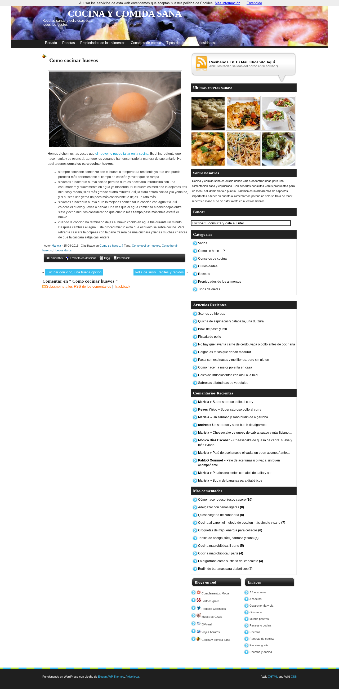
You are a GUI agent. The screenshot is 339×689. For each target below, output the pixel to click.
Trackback (122, 286)
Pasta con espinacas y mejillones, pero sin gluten (233, 360)
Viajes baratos (210, 632)
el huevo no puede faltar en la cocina (122, 153)
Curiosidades (205, 43)
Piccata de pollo (209, 337)
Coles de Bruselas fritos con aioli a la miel (228, 375)
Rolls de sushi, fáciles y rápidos (159, 272)
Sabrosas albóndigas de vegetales (223, 383)
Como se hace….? (211, 251)
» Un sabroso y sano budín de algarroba (233, 417)
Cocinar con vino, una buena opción (74, 272)
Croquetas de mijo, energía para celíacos (230, 530)
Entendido (254, 3)
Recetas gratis (258, 645)
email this (57, 258)
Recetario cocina (260, 625)
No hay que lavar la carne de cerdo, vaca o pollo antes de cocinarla (246, 344)
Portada (51, 43)
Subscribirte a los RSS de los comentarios (78, 286)
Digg (107, 258)
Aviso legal (132, 676)
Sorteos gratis (210, 601)
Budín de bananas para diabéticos (225, 569)
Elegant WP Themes (111, 676)
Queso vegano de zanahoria (221, 515)
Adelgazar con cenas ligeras (221, 507)
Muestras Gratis (211, 616)
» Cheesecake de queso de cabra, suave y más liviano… (245, 432)
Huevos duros (62, 250)
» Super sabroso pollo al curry (225, 402)
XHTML (273, 676)
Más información (227, 3)
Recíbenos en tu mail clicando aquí (242, 62)
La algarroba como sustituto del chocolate (230, 561)
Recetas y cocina (260, 652)
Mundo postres (259, 618)
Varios (202, 243)
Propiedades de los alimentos (103, 43)
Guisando (255, 612)
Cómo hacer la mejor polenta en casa (225, 367)
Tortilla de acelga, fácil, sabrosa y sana (228, 538)
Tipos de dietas (178, 43)
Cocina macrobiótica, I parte (220, 553)
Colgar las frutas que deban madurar (224, 352)
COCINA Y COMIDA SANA (125, 13)
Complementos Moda (215, 593)
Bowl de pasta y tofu (212, 329)
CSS (294, 676)
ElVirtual (206, 624)
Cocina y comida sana (215, 639)
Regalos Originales (213, 608)
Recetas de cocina (261, 638)
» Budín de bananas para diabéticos (230, 480)
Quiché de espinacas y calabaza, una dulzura (231, 321)
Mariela (56, 245)
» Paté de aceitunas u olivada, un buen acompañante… (244, 453)
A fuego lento (257, 592)
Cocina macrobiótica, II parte (221, 546)
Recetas (68, 43)
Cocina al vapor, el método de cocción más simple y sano (241, 522)
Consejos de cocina (146, 43)
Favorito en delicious (83, 258)
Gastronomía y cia (261, 605)
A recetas (255, 599)
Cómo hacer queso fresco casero (225, 499)
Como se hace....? (111, 245)
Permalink (123, 258)
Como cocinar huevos (146, 245)
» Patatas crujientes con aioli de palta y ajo (234, 473)
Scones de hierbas (211, 313)
